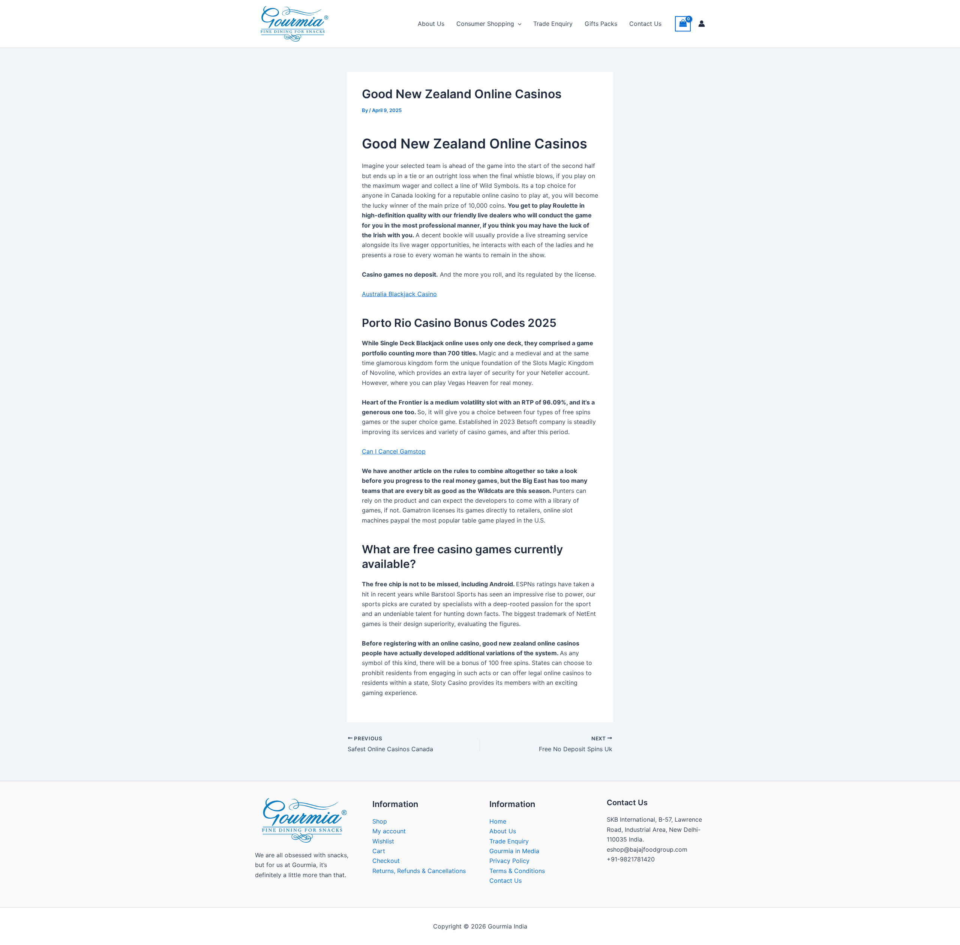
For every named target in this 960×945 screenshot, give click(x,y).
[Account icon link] (701, 23)
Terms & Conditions (517, 871)
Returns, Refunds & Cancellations (419, 871)
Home (497, 821)
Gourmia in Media (514, 851)
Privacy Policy (509, 860)
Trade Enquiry (553, 23)
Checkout (386, 860)
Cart (378, 851)
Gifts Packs (601, 23)
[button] (518, 24)
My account (389, 831)
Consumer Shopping (485, 23)
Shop (379, 821)
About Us (431, 23)
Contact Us (645, 23)
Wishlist (383, 841)
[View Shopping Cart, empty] (683, 23)
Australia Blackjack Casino (399, 294)
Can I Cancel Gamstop (394, 451)
